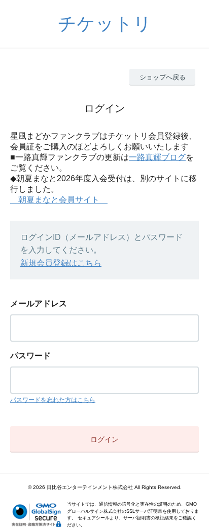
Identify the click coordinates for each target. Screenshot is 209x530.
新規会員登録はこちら (60, 263)
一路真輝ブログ (157, 157)
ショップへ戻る (163, 77)
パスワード (30, 355)
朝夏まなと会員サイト (59, 199)
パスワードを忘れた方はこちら (52, 399)
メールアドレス (38, 303)
